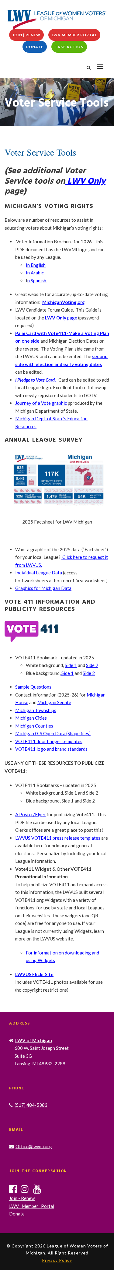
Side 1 (71, 665)
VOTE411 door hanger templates (48, 741)
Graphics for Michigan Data (43, 588)
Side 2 (92, 665)
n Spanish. (37, 280)
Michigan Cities (31, 718)
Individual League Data (38, 572)
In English (36, 265)
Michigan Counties (34, 725)
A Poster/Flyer (30, 814)
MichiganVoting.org (63, 302)
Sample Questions (33, 687)
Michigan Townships (35, 710)
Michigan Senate (54, 702)
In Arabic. (36, 272)
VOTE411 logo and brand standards (51, 749)
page (61, 317)
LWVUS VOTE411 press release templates (57, 838)
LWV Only (85, 181)
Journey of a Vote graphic (41, 403)
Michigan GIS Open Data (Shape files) (53, 733)
